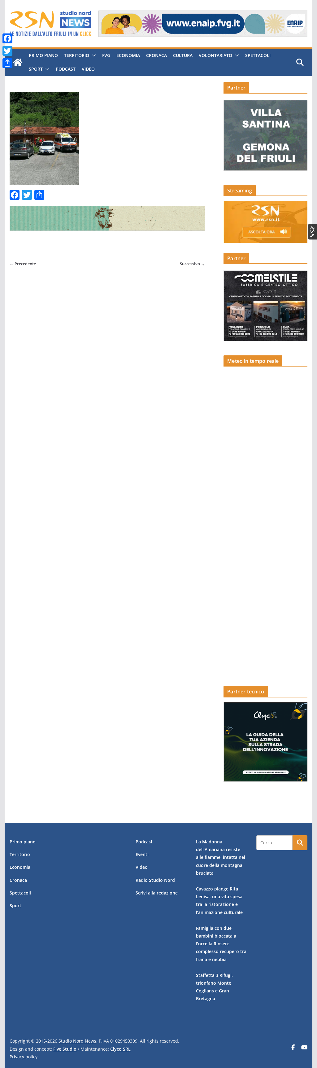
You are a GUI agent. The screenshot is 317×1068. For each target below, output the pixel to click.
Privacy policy (23, 1057)
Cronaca (156, 55)
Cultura (183, 55)
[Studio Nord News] (18, 62)
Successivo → (192, 263)
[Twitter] (7, 51)
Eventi (142, 854)
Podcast (66, 69)
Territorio (76, 55)
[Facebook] (7, 38)
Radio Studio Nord (155, 880)
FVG (106, 55)
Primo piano (43, 55)
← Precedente (23, 263)
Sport (36, 69)
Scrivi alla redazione (157, 893)
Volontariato (215, 55)
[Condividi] (7, 63)
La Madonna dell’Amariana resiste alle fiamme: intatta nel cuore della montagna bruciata (220, 857)
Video (88, 69)
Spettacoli (258, 55)
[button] (92, 55)
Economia (128, 55)
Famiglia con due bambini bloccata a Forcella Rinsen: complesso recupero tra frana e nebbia (221, 943)
